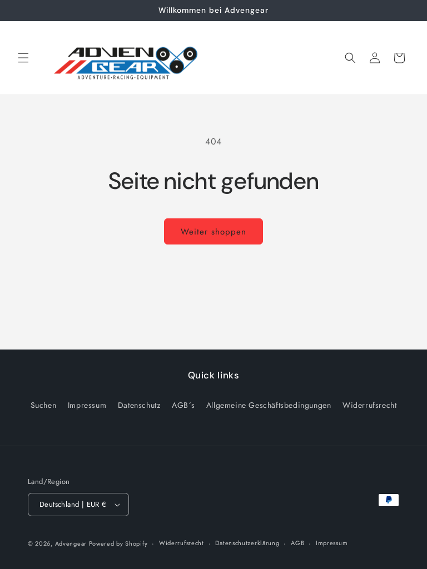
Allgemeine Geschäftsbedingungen (268, 405)
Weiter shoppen (213, 232)
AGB (297, 542)
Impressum (87, 405)
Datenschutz (139, 405)
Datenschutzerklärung (247, 542)
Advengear (72, 543)
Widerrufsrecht (369, 405)
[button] (23, 58)
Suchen (44, 405)
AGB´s (183, 405)
